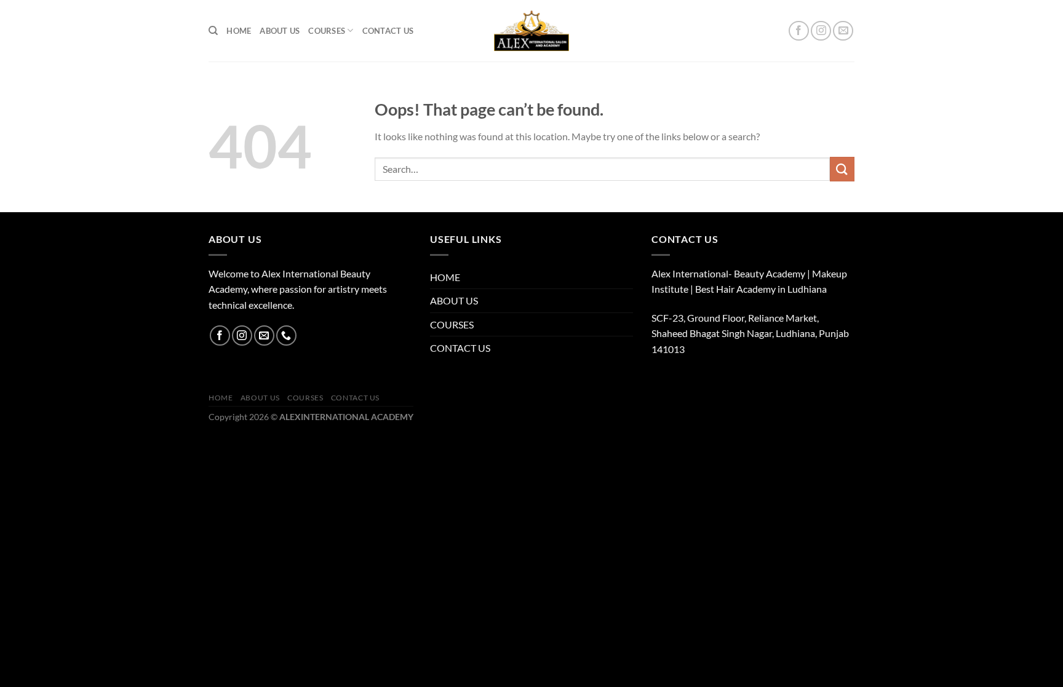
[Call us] (286, 335)
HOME (238, 31)
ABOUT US (280, 31)
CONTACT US (388, 31)
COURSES (326, 31)
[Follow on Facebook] (799, 31)
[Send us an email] (843, 31)
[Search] (213, 30)
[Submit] (842, 169)
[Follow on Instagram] (821, 31)
